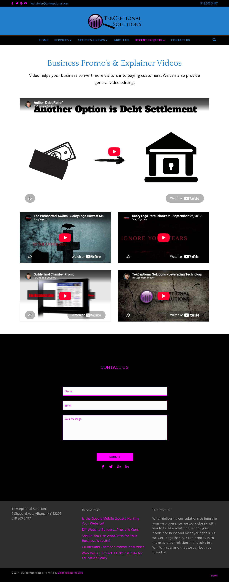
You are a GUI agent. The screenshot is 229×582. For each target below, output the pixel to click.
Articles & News (91, 40)
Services (61, 40)
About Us (121, 40)
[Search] (214, 39)
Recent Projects (148, 40)
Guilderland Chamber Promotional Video (113, 547)
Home (43, 40)
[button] (115, 457)
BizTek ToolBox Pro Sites (70, 572)
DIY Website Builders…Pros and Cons (110, 529)
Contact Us (180, 40)
